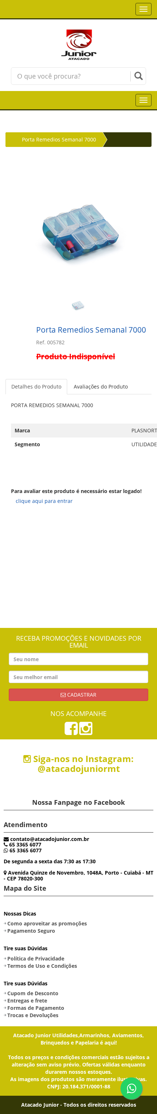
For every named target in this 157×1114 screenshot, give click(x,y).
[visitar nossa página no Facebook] (71, 731)
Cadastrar (81, 694)
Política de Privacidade (35, 958)
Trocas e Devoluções (32, 1015)
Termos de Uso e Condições (42, 965)
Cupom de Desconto (32, 993)
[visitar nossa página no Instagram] (85, 731)
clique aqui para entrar (44, 500)
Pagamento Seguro (31, 930)
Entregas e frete (27, 1000)
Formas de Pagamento (35, 1007)
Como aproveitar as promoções (47, 923)
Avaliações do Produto (101, 386)
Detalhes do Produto (36, 386)
